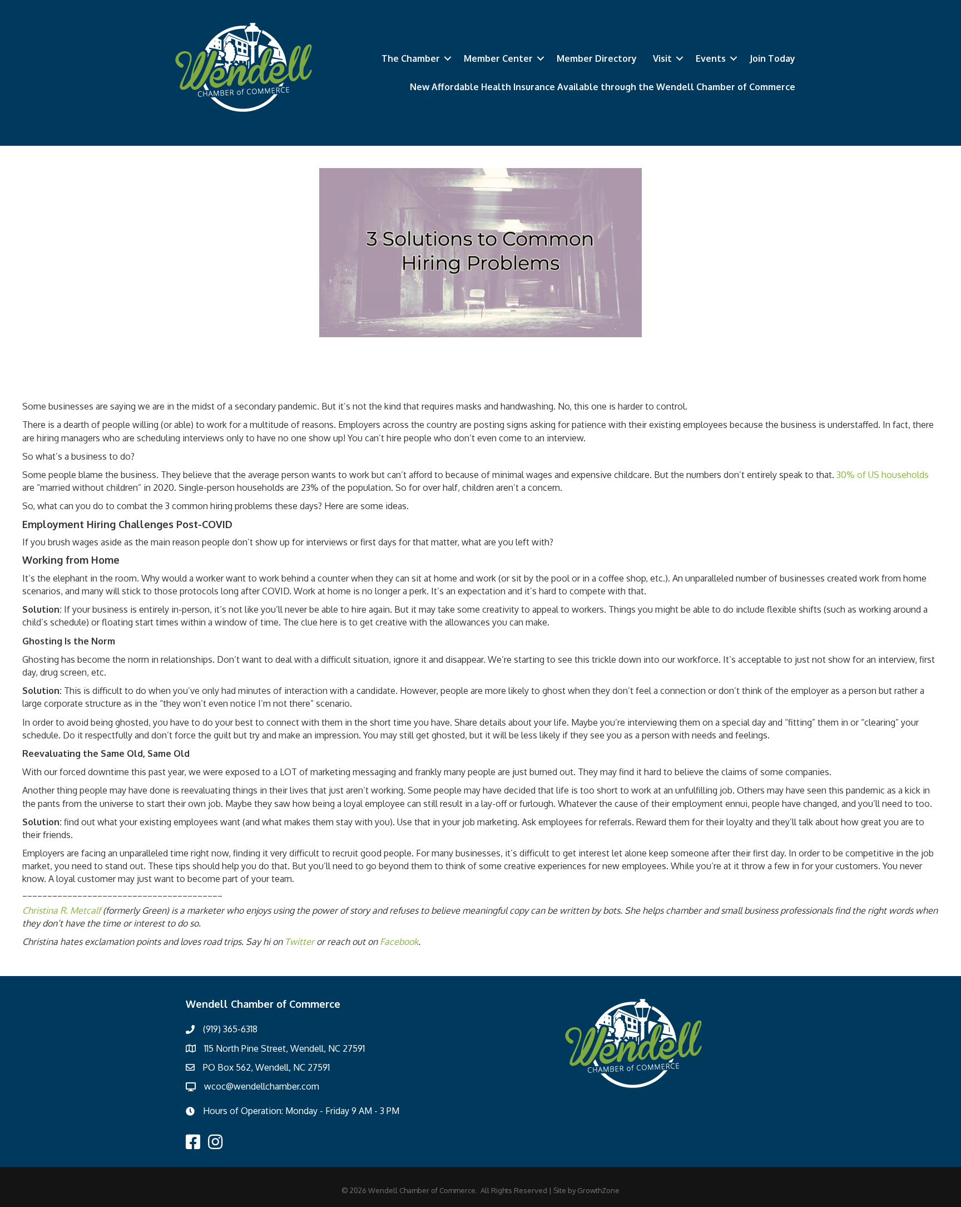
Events (711, 58)
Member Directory (597, 58)
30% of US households (882, 474)
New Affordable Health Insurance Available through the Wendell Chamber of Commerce (602, 86)
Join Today (772, 58)
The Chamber (411, 58)
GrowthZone (598, 1190)
